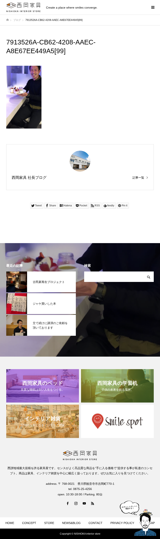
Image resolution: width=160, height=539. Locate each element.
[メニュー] (152, 7)
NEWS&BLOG (71, 523)
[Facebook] (67, 503)
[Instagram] (76, 503)
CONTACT (95, 523)
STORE (49, 523)
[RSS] (92, 503)
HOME (9, 523)
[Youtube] (84, 503)
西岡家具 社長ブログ (29, 177)
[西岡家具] (23, 7)
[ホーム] (7, 20)
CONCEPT (29, 523)
